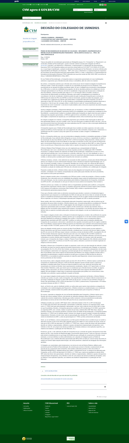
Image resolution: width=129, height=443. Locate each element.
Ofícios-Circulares (27, 410)
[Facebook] (100, 5)
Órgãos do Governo (112, 1)
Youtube (47, 410)
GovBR (16, 1)
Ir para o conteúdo (26, 4)
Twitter (47, 408)
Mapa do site (80, 4)
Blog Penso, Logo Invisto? (51, 416)
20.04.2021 (44, 65)
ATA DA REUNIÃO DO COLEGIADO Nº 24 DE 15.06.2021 (57, 379)
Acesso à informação (86, 1)
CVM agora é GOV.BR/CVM (40, 10)
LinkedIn (47, 412)
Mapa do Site (92, 410)
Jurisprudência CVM (29, 41)
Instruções (26, 406)
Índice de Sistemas (93, 412)
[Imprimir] (106, 23)
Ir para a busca (43, 4)
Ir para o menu (35, 4)
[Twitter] (103, 5)
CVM (32, 23)
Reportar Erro (92, 408)
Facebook (47, 406)
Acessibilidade (62, 4)
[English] (105, 5)
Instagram (47, 414)
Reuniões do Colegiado (41, 23)
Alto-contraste (71, 4)
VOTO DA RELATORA (51, 371)
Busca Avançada (88, 12)
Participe (95, 1)
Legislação (103, 1)
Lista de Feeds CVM (72, 406)
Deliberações (26, 408)
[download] (42, 371)
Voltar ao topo (102, 397)
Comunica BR (76, 1)
